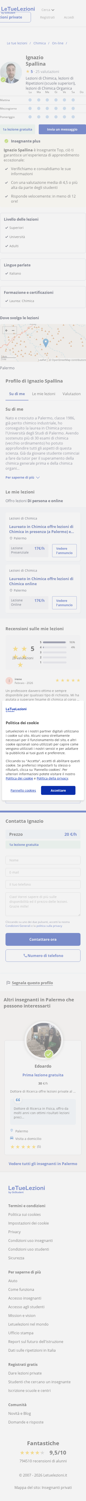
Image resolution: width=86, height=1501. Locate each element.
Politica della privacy (52, 778)
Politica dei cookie (19, 778)
